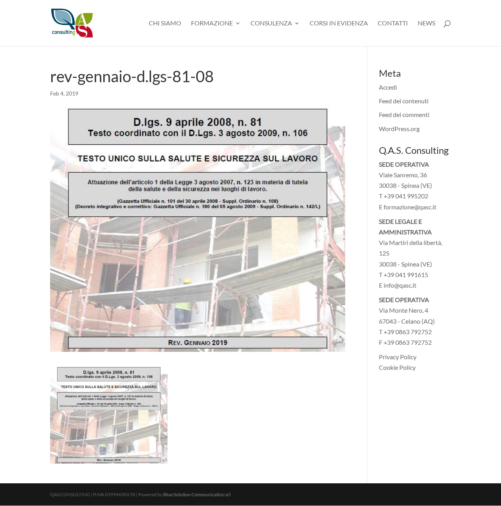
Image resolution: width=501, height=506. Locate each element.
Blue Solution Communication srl (197, 494)
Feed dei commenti (404, 114)
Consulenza (271, 23)
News (426, 23)
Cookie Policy (397, 367)
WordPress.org (399, 128)
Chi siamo (165, 23)
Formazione (212, 23)
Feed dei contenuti (404, 100)
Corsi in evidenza (339, 23)
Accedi (388, 87)
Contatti (393, 23)
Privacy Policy (397, 356)
